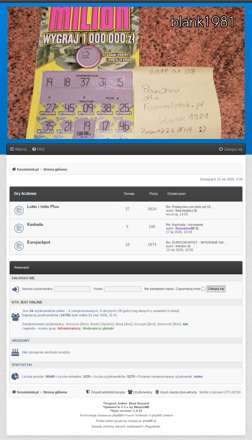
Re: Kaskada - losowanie (184, 224)
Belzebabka (184, 210)
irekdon (181, 246)
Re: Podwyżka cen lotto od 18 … (190, 207)
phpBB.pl (149, 421)
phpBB (117, 415)
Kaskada (35, 224)
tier (185, 324)
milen (198, 376)
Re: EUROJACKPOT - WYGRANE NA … (196, 242)
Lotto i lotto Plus (43, 206)
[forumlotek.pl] (126, 73)
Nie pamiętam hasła (158, 289)
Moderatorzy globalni (98, 328)
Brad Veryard (139, 403)
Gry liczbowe (25, 193)
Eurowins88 (185, 228)
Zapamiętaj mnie (188, 289)
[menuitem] (38, 149)
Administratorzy (69, 328)
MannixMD (141, 407)
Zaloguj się (23, 278)
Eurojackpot (38, 242)
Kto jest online (27, 302)
